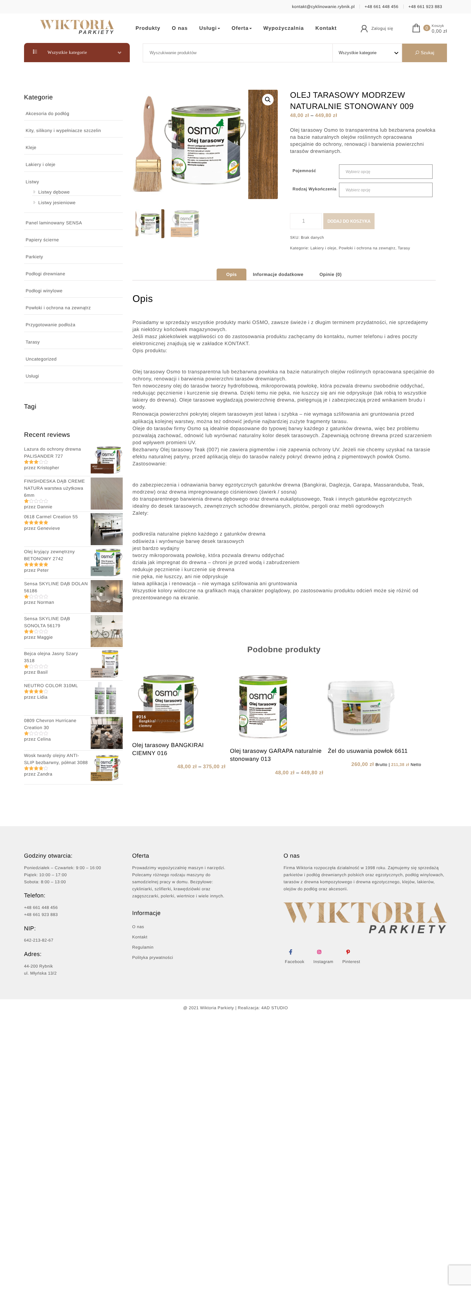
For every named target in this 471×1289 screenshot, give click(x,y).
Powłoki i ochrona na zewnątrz (58, 307)
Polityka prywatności (152, 957)
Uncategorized (41, 359)
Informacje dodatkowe (278, 274)
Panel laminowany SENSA (54, 222)
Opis (231, 274)
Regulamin (143, 947)
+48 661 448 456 (381, 6)
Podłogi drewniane (45, 273)
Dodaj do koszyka (348, 221)
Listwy (32, 181)
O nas (179, 28)
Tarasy (33, 342)
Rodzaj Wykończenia (314, 189)
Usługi (208, 28)
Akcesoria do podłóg (47, 113)
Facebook (294, 961)
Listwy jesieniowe (57, 202)
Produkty (148, 28)
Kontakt (326, 28)
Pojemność (304, 170)
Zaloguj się (382, 28)
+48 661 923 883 (425, 6)
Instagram (323, 961)
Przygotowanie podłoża (50, 324)
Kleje (31, 147)
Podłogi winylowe (44, 290)
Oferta (240, 28)
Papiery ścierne (42, 239)
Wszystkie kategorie (66, 52)
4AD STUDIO (274, 1007)
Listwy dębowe (54, 192)
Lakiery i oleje (40, 164)
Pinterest (351, 961)
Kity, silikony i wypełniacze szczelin (63, 130)
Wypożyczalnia (283, 28)
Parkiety (34, 256)
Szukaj (426, 52)
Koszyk (438, 26)
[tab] (231, 274)
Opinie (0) (330, 274)
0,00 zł (439, 31)
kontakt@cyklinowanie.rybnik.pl (323, 6)
